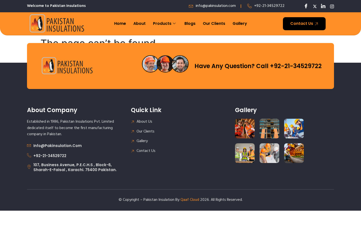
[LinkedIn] (321, 6)
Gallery (240, 23)
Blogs (189, 23)
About (139, 23)
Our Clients (214, 23)
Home (120, 23)
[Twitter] (313, 6)
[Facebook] (304, 6)
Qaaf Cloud (189, 200)
